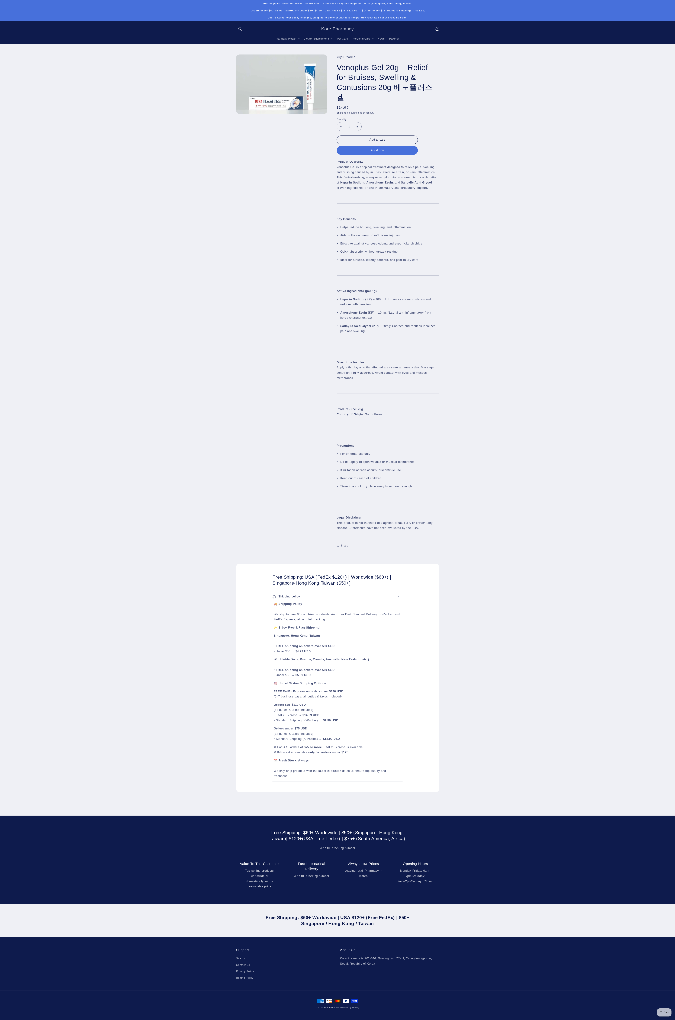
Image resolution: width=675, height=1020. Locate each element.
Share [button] (344, 545)
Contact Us (243, 965)
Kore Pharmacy (331, 1007)
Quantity (341, 119)
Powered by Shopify (349, 1007)
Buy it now (377, 150)
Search (240, 958)
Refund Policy (244, 977)
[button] (240, 29)
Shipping (341, 113)
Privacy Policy (245, 971)
